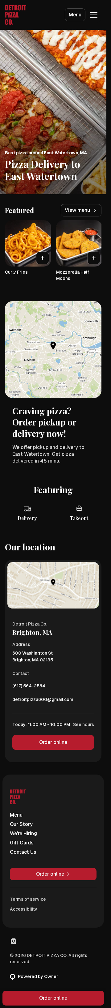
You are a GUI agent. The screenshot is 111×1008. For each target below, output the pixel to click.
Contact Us (23, 852)
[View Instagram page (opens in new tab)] (13, 941)
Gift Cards (22, 842)
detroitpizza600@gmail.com (42, 701)
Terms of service (28, 899)
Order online (53, 742)
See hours (83, 724)
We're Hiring (23, 833)
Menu (75, 14)
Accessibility (23, 909)
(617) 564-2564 (28, 687)
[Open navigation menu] (94, 15)
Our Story (21, 824)
